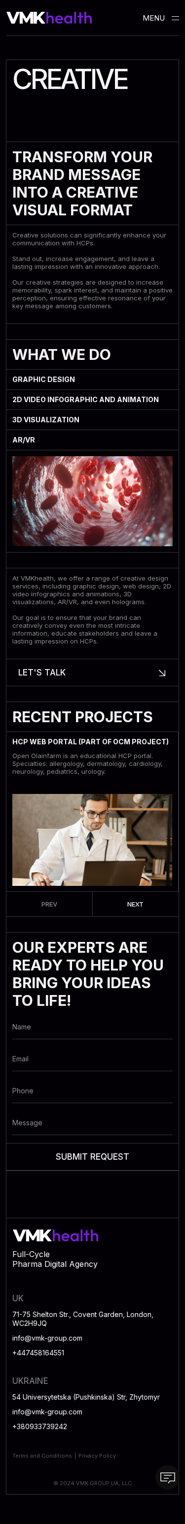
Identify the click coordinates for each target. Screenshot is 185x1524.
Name (21, 1027)
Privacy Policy (97, 1455)
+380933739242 (39, 1426)
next (135, 904)
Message (27, 1122)
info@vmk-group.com (47, 1338)
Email (20, 1059)
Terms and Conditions (42, 1455)
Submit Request (92, 1157)
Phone (23, 1090)
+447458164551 (38, 1352)
